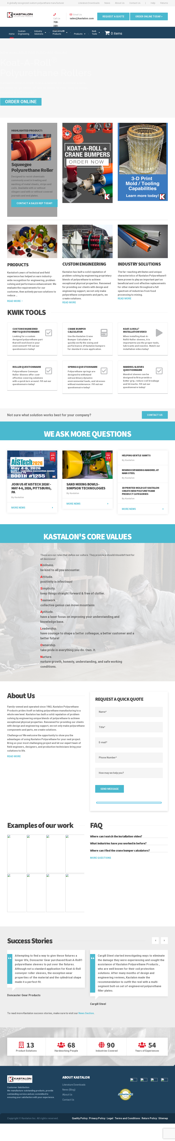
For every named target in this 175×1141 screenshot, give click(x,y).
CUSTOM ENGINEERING (84, 264)
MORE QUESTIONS (100, 857)
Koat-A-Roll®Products (59, 32)
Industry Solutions (38, 32)
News (107, 3)
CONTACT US (155, 415)
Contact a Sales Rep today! (34, 203)
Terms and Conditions (127, 1118)
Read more (14, 301)
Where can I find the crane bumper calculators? (120, 850)
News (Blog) (68, 1089)
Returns (164, 3)
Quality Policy (80, 1118)
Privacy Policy (97, 1118)
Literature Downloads (88, 3)
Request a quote (113, 16)
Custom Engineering (23, 32)
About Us (119, 3)
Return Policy (149, 1118)
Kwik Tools (94, 32)
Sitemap (163, 1118)
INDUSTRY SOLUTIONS (139, 264)
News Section (86, 1013)
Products (78, 34)
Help (153, 3)
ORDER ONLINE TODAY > (149, 16)
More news (18, 507)
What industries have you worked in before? (118, 843)
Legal (110, 1118)
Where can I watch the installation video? (116, 836)
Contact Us (134, 3)
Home (12, 34)
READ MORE (69, 302)
